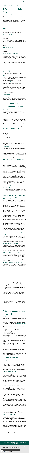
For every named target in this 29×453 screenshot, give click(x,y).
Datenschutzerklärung (22, 442)
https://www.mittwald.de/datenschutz (8, 81)
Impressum (16, 442)
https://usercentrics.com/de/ (21, 323)
